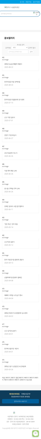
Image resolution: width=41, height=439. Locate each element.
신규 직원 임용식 (9, 117)
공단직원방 (36, 2)
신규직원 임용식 (9, 242)
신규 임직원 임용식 (10, 331)
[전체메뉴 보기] (37, 8)
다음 (27, 380)
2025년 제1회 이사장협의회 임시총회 (15, 313)
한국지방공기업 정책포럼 (12, 82)
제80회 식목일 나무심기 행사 (13, 295)
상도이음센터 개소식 (10, 153)
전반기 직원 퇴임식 (10, 135)
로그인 (22, 2)
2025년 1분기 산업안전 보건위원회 (15, 366)
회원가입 (28, 2)
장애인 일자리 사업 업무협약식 (14, 206)
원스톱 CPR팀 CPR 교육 (12, 188)
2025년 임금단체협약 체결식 (13, 64)
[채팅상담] (35, 433)
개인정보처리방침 (14, 394)
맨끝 (30, 380)
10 (23, 380)
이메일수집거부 (25, 394)
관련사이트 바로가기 (20, 401)
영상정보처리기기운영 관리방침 (20, 397)
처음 (3, 377)
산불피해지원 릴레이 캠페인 (13, 277)
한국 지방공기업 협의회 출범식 (14, 260)
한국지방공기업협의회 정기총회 (14, 99)
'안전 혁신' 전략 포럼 (11, 224)
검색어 (32, 48)
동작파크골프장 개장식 (11, 348)
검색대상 (8, 48)
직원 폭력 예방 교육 (10, 171)
